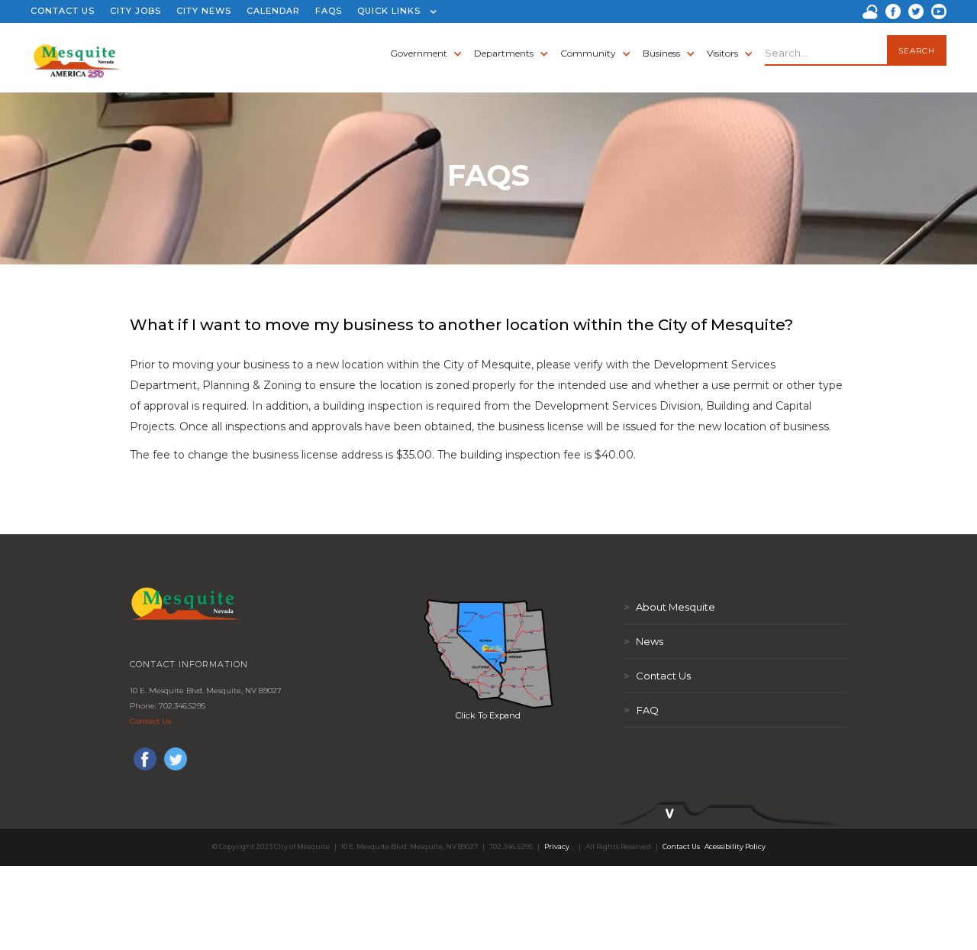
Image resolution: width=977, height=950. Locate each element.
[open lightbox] (488, 653)
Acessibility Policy (735, 846)
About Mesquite (669, 607)
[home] (77, 53)
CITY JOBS (135, 10)
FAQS (328, 10)
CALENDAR (273, 10)
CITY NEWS (203, 10)
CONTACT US (63, 10)
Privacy (556, 846)
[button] (393, 11)
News (643, 641)
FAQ (641, 710)
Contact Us (150, 721)
